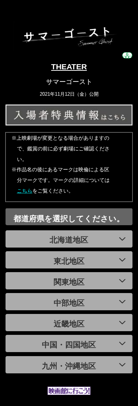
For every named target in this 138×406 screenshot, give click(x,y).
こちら (24, 191)
